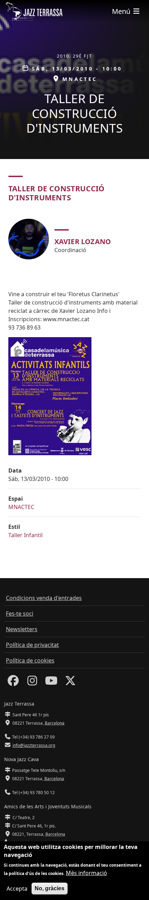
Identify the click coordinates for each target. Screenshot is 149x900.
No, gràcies (49, 888)
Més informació (86, 873)
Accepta (17, 888)
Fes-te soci (19, 613)
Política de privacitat (32, 645)
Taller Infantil (25, 535)
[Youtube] (51, 682)
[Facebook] (13, 682)
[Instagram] (32, 682)
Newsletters (21, 629)
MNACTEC (21, 507)
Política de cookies (30, 660)
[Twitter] (70, 682)
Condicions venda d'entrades (44, 598)
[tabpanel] (74, 239)
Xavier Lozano (82, 241)
